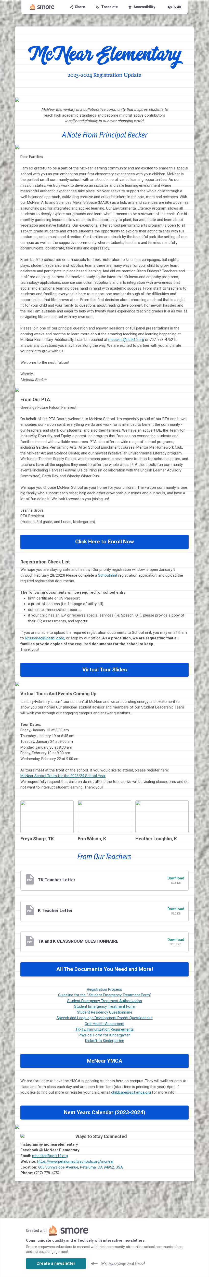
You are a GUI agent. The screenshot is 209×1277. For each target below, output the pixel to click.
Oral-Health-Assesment (104, 1023)
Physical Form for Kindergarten (104, 1035)
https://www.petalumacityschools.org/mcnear (75, 1161)
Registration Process (104, 989)
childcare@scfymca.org (131, 1092)
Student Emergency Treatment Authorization (104, 1001)
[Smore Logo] (42, 7)
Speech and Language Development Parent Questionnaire (105, 1018)
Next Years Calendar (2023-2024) (104, 1112)
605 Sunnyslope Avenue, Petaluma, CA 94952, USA (80, 1167)
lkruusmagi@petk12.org (44, 638)
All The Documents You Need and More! (104, 969)
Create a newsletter (55, 1263)
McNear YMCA (104, 1061)
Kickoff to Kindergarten (104, 1040)
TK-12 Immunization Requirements (104, 1029)
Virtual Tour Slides (104, 670)
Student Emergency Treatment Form (104, 1006)
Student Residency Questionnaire (104, 1012)
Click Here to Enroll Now (104, 542)
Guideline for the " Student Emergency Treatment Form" (104, 995)
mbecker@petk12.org (126, 339)
